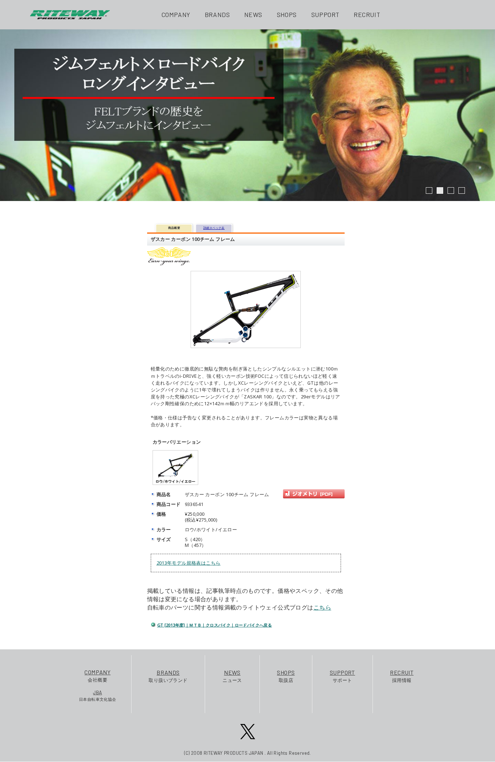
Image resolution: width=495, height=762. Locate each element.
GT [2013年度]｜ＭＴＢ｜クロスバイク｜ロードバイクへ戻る (214, 625)
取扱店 (286, 676)
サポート (342, 676)
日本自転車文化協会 (97, 696)
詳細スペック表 (214, 228)
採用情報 (401, 676)
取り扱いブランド (168, 676)
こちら (322, 607)
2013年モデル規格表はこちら (189, 563)
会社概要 (97, 676)
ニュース (232, 676)
